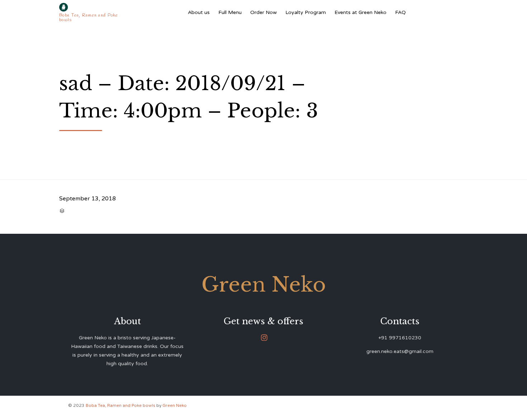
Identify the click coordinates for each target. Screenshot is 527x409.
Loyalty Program (305, 12)
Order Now (263, 12)
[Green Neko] (90, 7)
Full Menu (230, 12)
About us (199, 12)
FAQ (400, 12)
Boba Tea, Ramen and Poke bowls (121, 405)
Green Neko (174, 405)
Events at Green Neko (360, 12)
